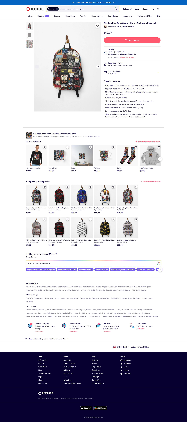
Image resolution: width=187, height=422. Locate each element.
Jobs (65, 377)
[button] (93, 2)
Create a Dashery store (72, 383)
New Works (42, 367)
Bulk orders (42, 383)
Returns (94, 363)
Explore (29, 16)
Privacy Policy (54, 398)
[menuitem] (29, 16)
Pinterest (127, 374)
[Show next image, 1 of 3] (98, 67)
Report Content (35, 339)
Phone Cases (70, 16)
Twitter (126, 367)
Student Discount (44, 373)
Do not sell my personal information (72, 398)
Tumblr (126, 370)
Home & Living (97, 16)
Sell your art (68, 373)
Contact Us (96, 380)
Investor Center (69, 363)
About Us (67, 360)
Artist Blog (67, 380)
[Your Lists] (153, 9)
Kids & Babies (113, 16)
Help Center (96, 367)
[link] (41, 269)
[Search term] (116, 9)
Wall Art (83, 16)
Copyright (95, 377)
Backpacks (30, 283)
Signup (40, 380)
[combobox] (82, 9)
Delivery (95, 360)
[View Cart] (158, 9)
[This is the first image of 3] (37, 67)
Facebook (127, 363)
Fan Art (41, 363)
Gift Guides (42, 360)
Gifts (159, 16)
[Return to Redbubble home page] (35, 9)
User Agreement (43, 398)
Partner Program (70, 367)
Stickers (57, 16)
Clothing (43, 16)
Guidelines (96, 370)
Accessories (127, 16)
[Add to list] (97, 25)
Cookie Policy (89, 398)
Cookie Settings (98, 383)
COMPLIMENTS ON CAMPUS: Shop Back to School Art (93, 2)
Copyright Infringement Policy (55, 339)
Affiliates (67, 370)
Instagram (127, 360)
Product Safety (97, 373)
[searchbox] (93, 263)
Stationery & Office (144, 16)
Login (40, 377)
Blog (40, 370)
